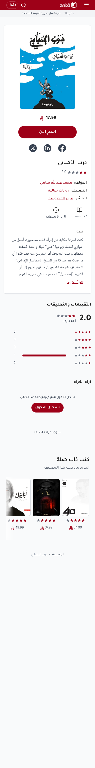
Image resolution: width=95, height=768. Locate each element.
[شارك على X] (33, 148)
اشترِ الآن (47, 132)
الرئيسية (58, 555)
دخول (12, 5)
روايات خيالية (58, 191)
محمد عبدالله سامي (56, 183)
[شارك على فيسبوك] (62, 148)
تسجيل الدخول (47, 408)
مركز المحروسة (60, 199)
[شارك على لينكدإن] (47, 148)
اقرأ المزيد (75, 283)
